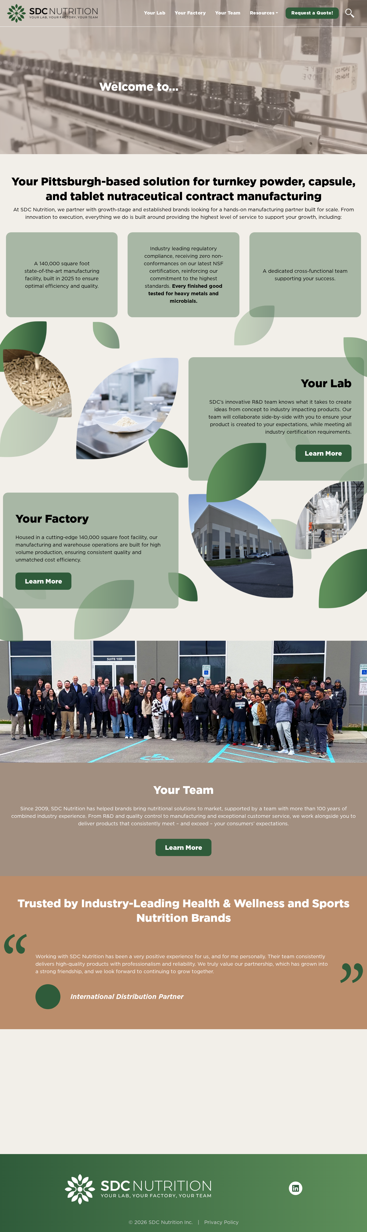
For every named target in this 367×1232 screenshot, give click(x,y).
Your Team (227, 13)
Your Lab (154, 13)
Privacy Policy (221, 1222)
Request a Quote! (312, 13)
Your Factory (190, 13)
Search (350, 12)
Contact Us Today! (184, 1125)
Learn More (323, 453)
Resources (262, 13)
